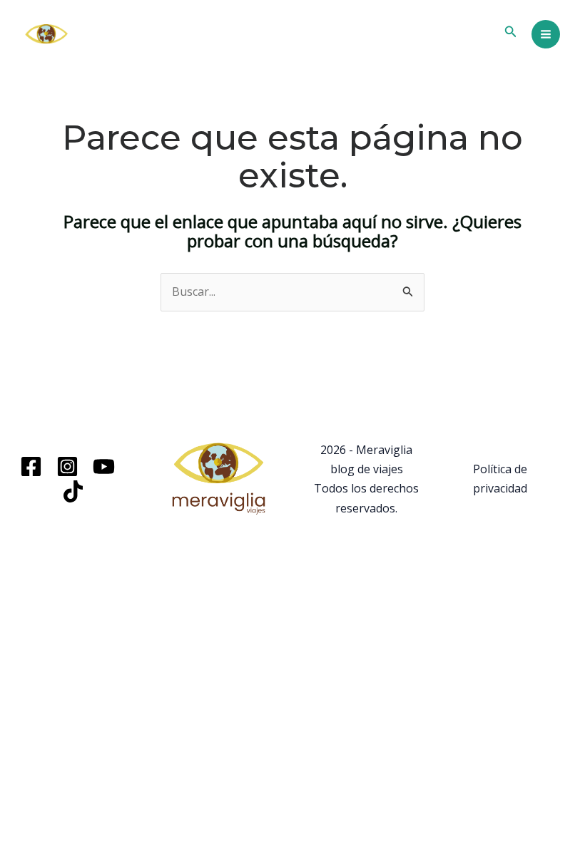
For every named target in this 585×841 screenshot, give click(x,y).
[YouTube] (103, 466)
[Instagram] (67, 466)
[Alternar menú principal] (545, 34)
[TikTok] (73, 491)
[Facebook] (31, 466)
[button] (510, 32)
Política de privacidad (500, 478)
